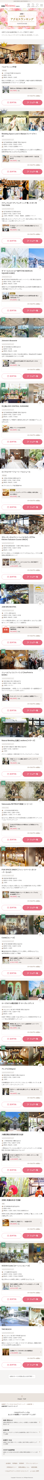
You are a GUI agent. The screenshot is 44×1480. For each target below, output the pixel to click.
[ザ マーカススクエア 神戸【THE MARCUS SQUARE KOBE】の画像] (22, 258)
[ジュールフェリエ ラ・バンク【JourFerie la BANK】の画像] (22, 659)
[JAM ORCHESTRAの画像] (22, 594)
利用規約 (14, 1463)
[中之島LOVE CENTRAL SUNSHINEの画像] (22, 393)
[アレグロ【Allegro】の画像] (22, 1056)
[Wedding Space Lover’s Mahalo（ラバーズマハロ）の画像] (22, 121)
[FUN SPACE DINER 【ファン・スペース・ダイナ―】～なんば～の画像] (22, 857)
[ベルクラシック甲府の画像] (22, 54)
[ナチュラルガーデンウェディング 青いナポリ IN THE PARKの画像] (22, 190)
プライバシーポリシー (32, 1463)
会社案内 (8, 1463)
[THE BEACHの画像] (22, 1316)
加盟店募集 (34, 1467)
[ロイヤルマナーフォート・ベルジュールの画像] (22, 459)
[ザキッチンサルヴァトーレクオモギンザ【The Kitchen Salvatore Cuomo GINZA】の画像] (22, 524)
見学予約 (13, 102)
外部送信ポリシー (12, 1467)
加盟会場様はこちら (23, 1467)
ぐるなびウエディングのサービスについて (16, 1471)
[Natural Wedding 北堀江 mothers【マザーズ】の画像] (22, 727)
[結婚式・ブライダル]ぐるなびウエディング (13, 1404)
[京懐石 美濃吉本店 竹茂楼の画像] (22, 1187)
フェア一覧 (34, 102)
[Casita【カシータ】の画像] (22, 925)
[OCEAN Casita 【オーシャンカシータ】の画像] (22, 1253)
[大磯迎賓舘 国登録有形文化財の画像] (22, 1121)
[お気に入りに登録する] (40, 63)
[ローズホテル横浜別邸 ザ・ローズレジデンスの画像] (22, 990)
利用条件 (21, 1463)
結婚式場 (29, 1404)
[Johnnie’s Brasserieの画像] (22, 327)
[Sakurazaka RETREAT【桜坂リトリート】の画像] (22, 791)
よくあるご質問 (34, 1471)
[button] (22, 1422)
